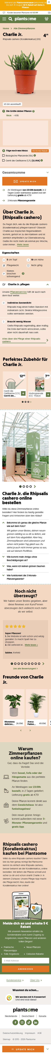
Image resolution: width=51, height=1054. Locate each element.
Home (6, 28)
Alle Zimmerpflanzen (24, 28)
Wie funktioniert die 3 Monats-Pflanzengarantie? (22, 577)
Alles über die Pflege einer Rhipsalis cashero (21, 340)
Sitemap (6, 1039)
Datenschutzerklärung (13, 1033)
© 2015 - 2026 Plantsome (24, 1039)
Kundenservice (14, 980)
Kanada (42, 1016)
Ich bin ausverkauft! (12, 104)
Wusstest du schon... (25, 990)
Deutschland (28, 1016)
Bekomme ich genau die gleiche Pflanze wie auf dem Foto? (26, 524)
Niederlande (11, 1016)
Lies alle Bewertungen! (24, 668)
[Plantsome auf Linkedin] (36, 1023)
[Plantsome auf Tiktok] (29, 1023)
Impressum (30, 1033)
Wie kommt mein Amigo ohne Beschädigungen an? (22, 558)
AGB (39, 1033)
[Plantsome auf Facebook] (15, 1023)
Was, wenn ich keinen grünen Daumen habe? (26, 568)
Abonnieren (25, 969)
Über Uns (35, 980)
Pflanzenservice (18, 291)
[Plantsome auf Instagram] (22, 1023)
